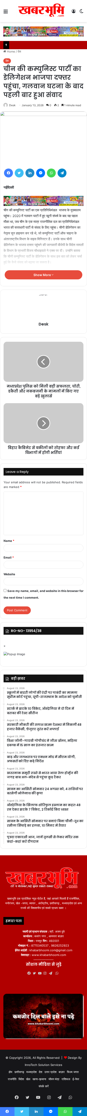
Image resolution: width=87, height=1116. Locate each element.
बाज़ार (62, 1072)
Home (10, 51)
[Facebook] (8, 173)
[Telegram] (62, 173)
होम (10, 1072)
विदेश (21, 1079)
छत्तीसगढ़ (19, 1072)
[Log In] (73, 13)
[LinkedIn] (29, 173)
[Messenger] (40, 173)
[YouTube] (41, 973)
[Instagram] (46, 973)
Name (9, 541)
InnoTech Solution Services (43, 1065)
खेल (28, 1079)
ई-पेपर (75, 1079)
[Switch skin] (81, 13)
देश (19, 51)
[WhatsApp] (51, 173)
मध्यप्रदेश (31, 1072)
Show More (42, 275)
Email (9, 557)
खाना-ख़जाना (39, 1079)
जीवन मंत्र (53, 1079)
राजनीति (12, 1079)
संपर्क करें (44, 1086)
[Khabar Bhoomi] (42, 11)
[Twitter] (19, 173)
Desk (12, 105)
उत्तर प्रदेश (50, 1072)
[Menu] (5, 13)
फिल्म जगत (73, 1072)
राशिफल (66, 1079)
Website (9, 574)
